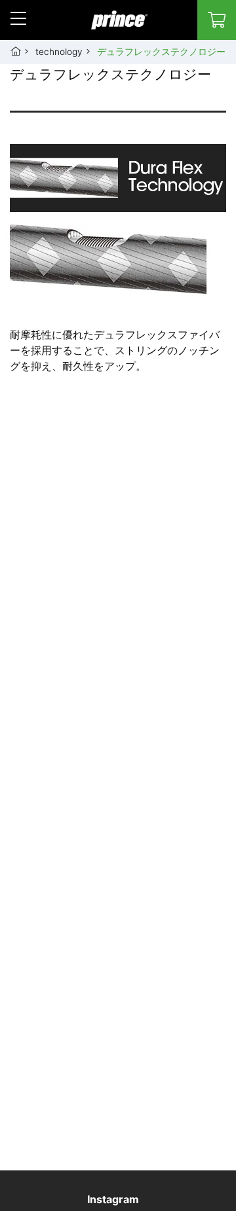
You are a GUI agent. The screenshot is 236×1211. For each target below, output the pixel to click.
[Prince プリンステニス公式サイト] (119, 26)
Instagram (113, 1199)
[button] (18, 18)
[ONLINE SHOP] (216, 20)
